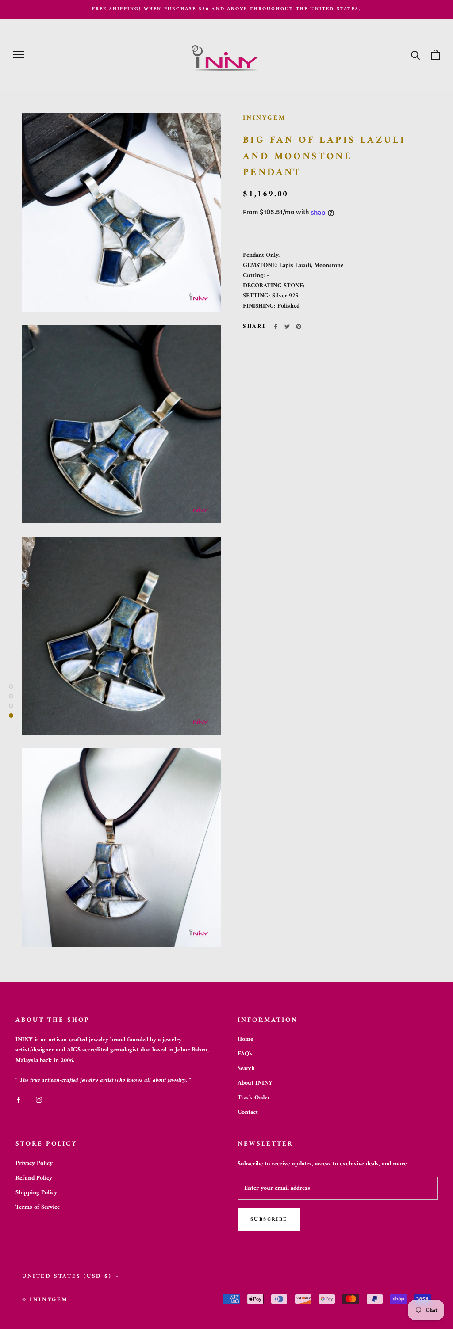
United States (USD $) (67, 1276)
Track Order (254, 1097)
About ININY (255, 1083)
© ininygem (45, 1300)
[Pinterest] (298, 326)
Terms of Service (37, 1207)
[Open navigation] (18, 54)
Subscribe (269, 1219)
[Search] (415, 54)
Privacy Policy (34, 1163)
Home (245, 1039)
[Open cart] (435, 55)
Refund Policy (33, 1178)
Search (246, 1068)
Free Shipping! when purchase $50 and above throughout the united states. (226, 9)
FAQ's (245, 1054)
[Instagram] (39, 1099)
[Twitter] (287, 326)
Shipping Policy (36, 1192)
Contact (248, 1112)
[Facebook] (275, 326)
